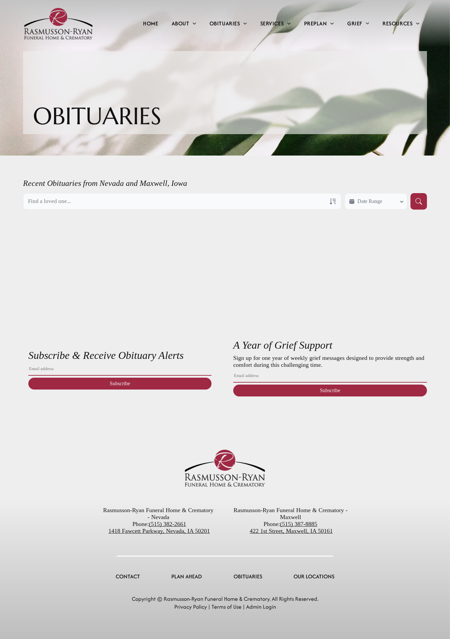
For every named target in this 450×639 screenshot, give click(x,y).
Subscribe (120, 383)
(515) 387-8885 (298, 524)
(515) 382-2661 (167, 524)
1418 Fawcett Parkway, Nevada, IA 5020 (157, 531)
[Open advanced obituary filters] (332, 201)
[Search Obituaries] (418, 201)
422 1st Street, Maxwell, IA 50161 (291, 531)
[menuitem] (150, 23)
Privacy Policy (190, 607)
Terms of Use (226, 607)
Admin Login (261, 607)
